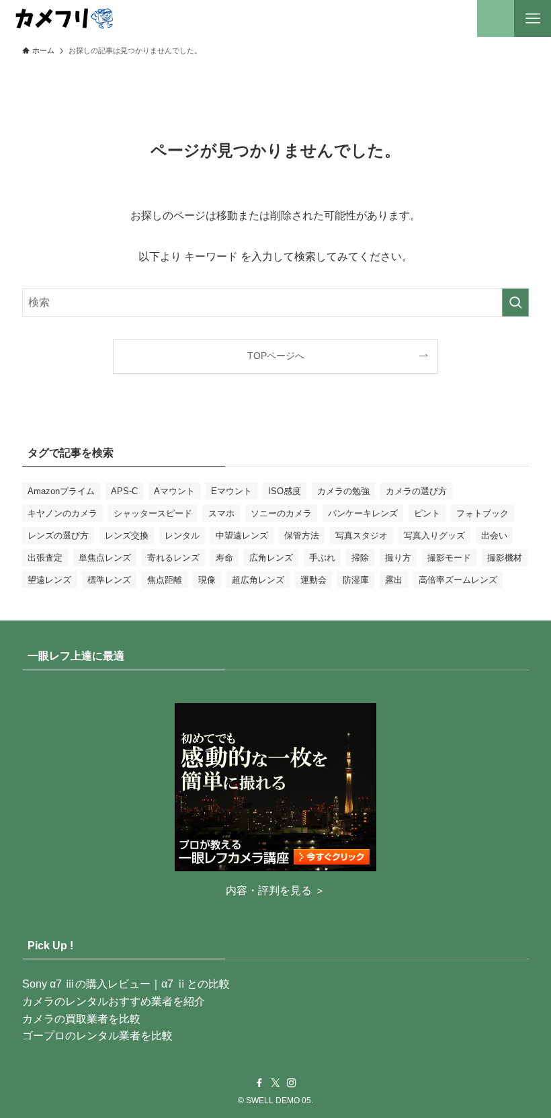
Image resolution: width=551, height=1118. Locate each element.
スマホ (221, 513)
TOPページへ (275, 355)
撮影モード (449, 558)
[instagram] (292, 1083)
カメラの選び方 (416, 491)
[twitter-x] (275, 1083)
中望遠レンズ (242, 535)
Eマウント (231, 491)
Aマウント (174, 491)
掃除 (360, 558)
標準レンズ (109, 580)
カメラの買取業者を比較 (81, 1019)
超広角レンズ (258, 580)
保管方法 (301, 535)
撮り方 (398, 558)
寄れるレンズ (173, 558)
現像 (207, 580)
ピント (427, 513)
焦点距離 (164, 580)
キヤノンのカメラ (62, 513)
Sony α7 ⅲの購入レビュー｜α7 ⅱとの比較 (126, 984)
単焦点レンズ (105, 558)
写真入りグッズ (434, 535)
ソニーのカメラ (281, 513)
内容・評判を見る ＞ (275, 890)
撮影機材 (504, 558)
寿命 (224, 558)
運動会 (313, 580)
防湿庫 (356, 580)
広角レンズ (271, 558)
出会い (494, 535)
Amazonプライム (61, 491)
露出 (393, 580)
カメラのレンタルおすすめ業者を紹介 (113, 1001)
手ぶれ (322, 558)
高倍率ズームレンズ (458, 580)
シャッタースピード (153, 513)
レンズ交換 (127, 535)
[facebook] (259, 1083)
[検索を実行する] (515, 302)
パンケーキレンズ (363, 513)
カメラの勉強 (343, 491)
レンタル (182, 535)
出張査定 (45, 558)
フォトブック (482, 513)
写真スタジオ (361, 535)
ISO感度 (284, 491)
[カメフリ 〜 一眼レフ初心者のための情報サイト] (63, 18)
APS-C (124, 491)
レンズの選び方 (58, 535)
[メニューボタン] (532, 18)
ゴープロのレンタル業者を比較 (97, 1035)
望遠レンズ (49, 580)
